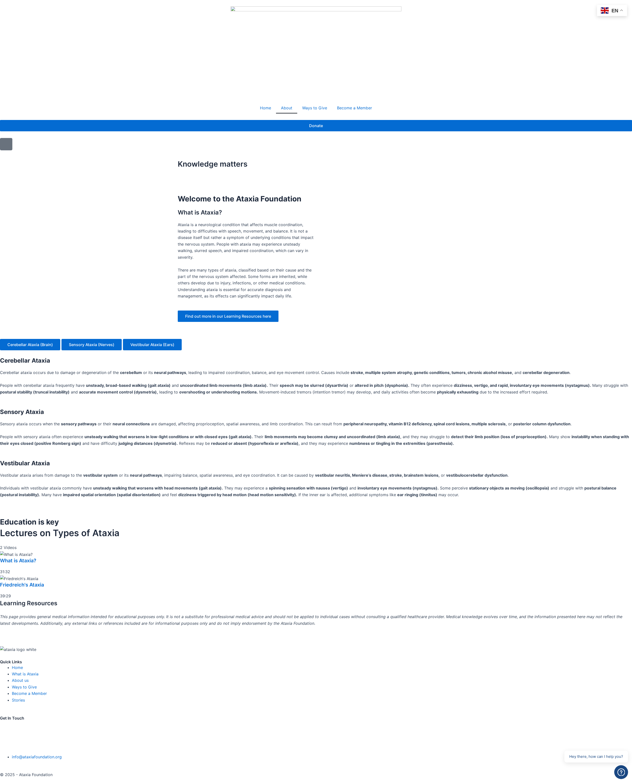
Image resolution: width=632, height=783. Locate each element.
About (286, 107)
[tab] (30, 344)
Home (265, 107)
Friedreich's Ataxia (22, 585)
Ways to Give (314, 107)
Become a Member (354, 107)
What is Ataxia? (18, 561)
